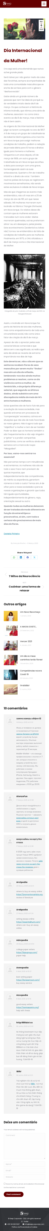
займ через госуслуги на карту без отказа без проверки (29, 864)
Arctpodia (21, 882)
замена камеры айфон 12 (28, 718)
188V (18, 1071)
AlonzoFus (21, 796)
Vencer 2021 (26, 641)
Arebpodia (22, 909)
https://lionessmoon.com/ (28, 980)
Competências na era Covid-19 (31, 672)
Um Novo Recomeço (30, 612)
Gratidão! (25, 685)
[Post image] (11, 616)
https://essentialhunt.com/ (28, 922)
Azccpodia (22, 995)
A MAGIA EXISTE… (28, 626)
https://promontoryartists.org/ (29, 894)
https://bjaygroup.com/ (26, 952)
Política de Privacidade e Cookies (24, 1227)
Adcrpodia (22, 940)
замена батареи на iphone (27, 734)
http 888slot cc (24, 1022)
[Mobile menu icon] (43, 3)
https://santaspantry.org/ (27, 1007)
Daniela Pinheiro (12, 533)
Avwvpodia (22, 967)
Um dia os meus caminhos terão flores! (31, 658)
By (18, 543)
